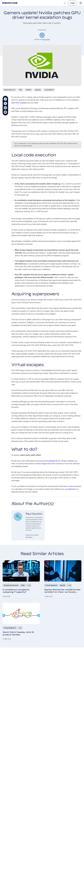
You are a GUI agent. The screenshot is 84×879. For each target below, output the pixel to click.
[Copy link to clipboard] (5, 99)
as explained (70, 489)
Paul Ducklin (46, 39)
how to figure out (43, 463)
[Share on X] (5, 103)
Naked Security (9, 90)
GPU (20, 90)
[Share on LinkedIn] (5, 107)
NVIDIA (28, 90)
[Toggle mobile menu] (81, 3)
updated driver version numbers (61, 461)
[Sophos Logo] (10, 3)
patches (37, 90)
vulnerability (48, 90)
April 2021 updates (19, 103)
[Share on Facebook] (5, 112)
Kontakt (72, 3)
